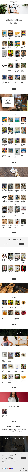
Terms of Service (16, 461)
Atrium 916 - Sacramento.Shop (23, 470)
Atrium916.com (10, 460)
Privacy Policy (16, 460)
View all (14, 162)
